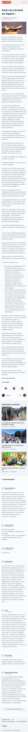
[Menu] (25, 2)
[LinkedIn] (22, 388)
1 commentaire (11, 426)
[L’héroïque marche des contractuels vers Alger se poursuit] (14, 436)
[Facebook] (6, 388)
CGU (13, 719)
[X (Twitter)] (14, 388)
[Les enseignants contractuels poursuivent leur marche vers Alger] (14, 414)
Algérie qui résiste (7, 19)
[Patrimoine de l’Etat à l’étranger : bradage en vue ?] (14, 459)
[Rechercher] (23, 2)
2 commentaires (12, 471)
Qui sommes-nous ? (6, 719)
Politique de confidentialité (8, 721)
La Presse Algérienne (21, 721)
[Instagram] (6, 726)
